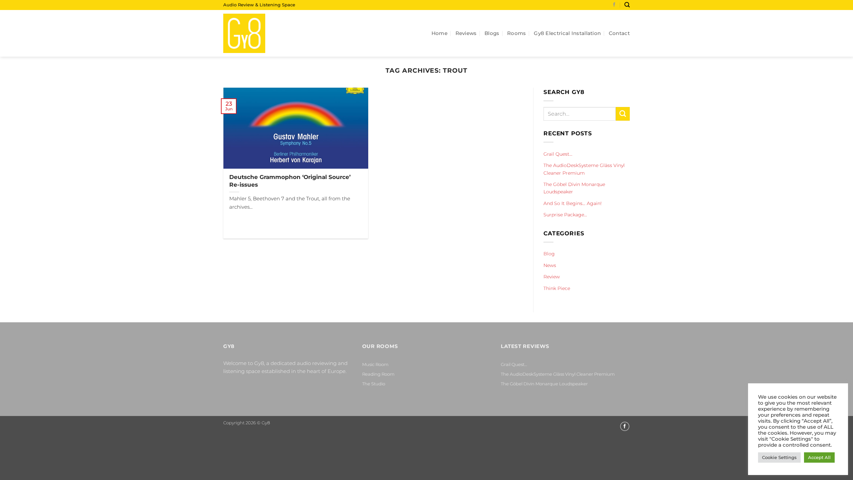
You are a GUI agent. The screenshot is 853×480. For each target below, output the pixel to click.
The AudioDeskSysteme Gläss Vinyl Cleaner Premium (584, 169)
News (549, 265)
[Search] (627, 5)
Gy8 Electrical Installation (567, 33)
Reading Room (378, 374)
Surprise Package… (565, 215)
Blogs (491, 33)
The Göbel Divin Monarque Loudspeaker (574, 188)
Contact (619, 33)
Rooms (516, 33)
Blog (549, 254)
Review (551, 277)
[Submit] (623, 114)
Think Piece (556, 288)
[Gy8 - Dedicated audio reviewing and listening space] (256, 33)
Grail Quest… (557, 154)
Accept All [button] (819, 457)
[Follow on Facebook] (614, 5)
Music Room (375, 364)
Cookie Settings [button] (779, 457)
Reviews (466, 33)
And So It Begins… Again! (572, 203)
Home (439, 33)
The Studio (373, 383)
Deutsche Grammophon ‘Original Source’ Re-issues (290, 180)
